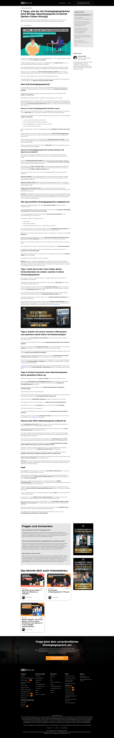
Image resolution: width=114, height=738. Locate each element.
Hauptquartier (38, 680)
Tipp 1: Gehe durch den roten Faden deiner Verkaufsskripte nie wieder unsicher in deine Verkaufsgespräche (83, 23)
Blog (69, 3)
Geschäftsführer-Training (26, 691)
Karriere (37, 690)
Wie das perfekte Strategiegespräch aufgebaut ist (83, 18)
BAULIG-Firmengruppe (40, 694)
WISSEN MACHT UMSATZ (70, 678)
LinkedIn (52, 692)
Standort (37, 682)
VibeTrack (23, 706)
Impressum (50, 728)
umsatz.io (23, 365)
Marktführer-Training (25, 693)
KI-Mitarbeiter (68, 689)
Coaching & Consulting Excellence (25, 683)
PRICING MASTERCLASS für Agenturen (71, 700)
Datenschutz (64, 728)
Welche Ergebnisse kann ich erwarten (86, 680)
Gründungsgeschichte (40, 684)
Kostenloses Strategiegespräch (27, 678)
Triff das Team (38, 688)
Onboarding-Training (69, 693)
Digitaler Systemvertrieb (26, 689)
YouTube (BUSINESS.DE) (55, 688)
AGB (57, 728)
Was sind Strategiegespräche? (82, 14)
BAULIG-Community (25, 695)
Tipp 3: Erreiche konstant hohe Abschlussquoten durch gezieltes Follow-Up (83, 37)
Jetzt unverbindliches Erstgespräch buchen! (57, 658)
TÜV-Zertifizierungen (39, 686)
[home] (26, 3)
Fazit (76, 45)
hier (47, 502)
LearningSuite (24, 702)
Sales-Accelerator (24, 680)
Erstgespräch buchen (83, 3)
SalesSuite (23, 704)
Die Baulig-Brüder (39, 678)
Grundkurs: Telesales (69, 691)
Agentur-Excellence (25, 687)
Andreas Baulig (27, 25)
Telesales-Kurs (56, 304)
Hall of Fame (38, 676)
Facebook (52, 690)
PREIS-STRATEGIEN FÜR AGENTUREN (69, 681)
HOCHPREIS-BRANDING (70, 702)
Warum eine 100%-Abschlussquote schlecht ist (82, 41)
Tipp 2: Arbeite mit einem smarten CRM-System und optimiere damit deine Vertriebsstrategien (81, 30)
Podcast (52, 684)
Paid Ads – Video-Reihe (55, 682)
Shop (51, 680)
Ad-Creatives (68, 687)
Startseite (23, 676)
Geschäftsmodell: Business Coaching (70, 696)
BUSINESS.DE (24, 697)
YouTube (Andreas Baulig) (55, 686)
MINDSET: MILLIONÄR (69, 676)
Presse (36, 692)
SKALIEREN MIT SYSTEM (70, 683)
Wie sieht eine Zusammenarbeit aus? (84, 676)
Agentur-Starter (24, 685)
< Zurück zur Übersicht (26, 8)
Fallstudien (62, 3)
